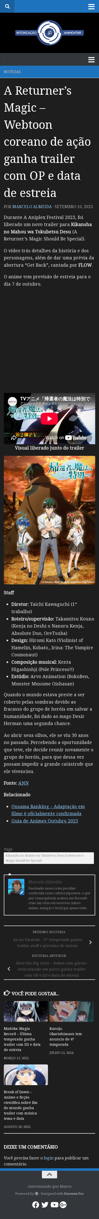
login (49, 1158)
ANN (23, 783)
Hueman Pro (74, 1193)
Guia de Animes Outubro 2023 (44, 821)
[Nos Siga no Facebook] (35, 1204)
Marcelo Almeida (32, 206)
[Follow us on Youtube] (54, 1204)
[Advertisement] (49, 341)
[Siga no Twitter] (44, 1204)
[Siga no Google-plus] (63, 1204)
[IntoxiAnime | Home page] (49, 32)
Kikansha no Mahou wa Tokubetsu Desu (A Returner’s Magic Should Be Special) (45, 858)
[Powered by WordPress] (36, 1193)
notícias (12, 71)
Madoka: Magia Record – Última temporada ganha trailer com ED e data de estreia (22, 1039)
